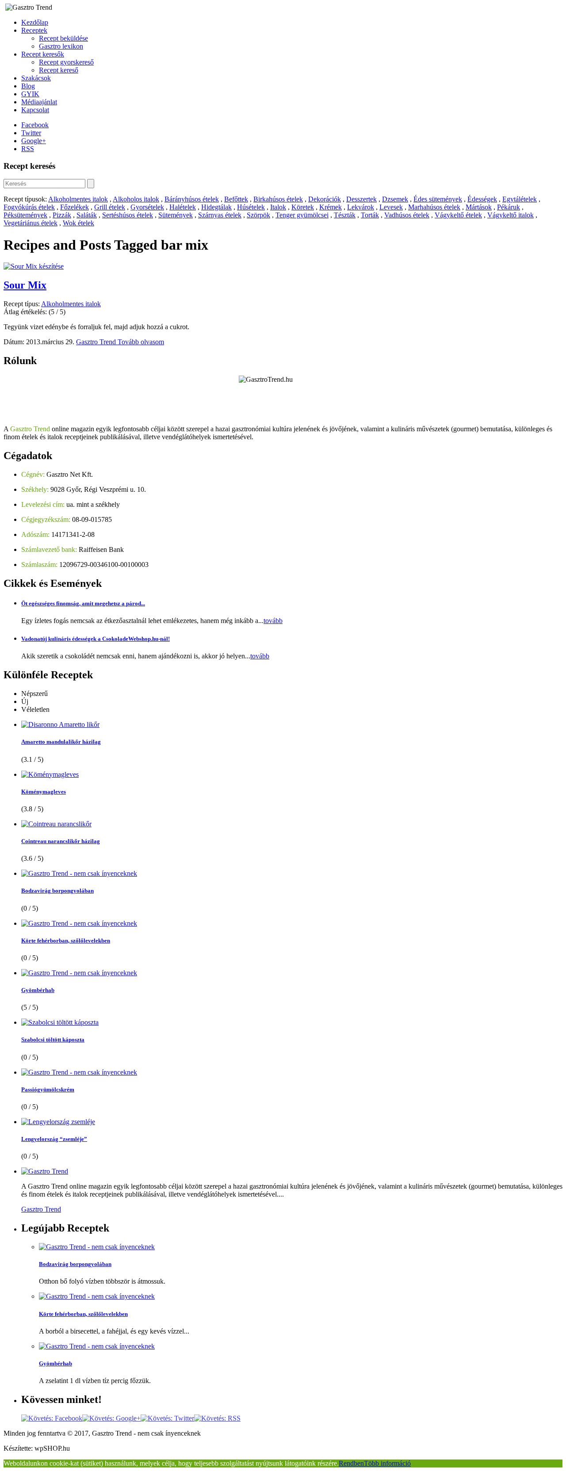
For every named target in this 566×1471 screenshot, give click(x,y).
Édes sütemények (437, 199)
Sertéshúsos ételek (127, 215)
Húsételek (251, 207)
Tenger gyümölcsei (302, 215)
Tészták (345, 215)
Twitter (31, 133)
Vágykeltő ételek (458, 215)
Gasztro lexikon (61, 46)
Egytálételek (519, 199)
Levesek (391, 207)
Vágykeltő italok (510, 215)
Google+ (33, 140)
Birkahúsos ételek (278, 199)
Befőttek (236, 199)
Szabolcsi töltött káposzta (52, 1039)
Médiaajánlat (39, 102)
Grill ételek (109, 207)
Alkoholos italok (136, 199)
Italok (278, 207)
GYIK (30, 94)
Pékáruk (508, 207)
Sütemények (175, 215)
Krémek (330, 207)
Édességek (482, 199)
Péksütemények (25, 215)
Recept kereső (58, 70)
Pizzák (62, 215)
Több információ (387, 1463)
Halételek (182, 207)
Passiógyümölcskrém (47, 1089)
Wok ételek (78, 223)
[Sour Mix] (34, 266)
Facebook (35, 125)
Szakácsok (36, 78)
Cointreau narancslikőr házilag (60, 841)
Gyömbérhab (37, 990)
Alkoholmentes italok (78, 199)
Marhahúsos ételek (434, 207)
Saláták (86, 215)
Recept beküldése (63, 38)
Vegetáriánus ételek (30, 223)
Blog (28, 86)
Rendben (351, 1463)
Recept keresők (42, 54)
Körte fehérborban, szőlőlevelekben (65, 940)
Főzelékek (74, 207)
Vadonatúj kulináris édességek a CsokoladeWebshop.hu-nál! (95, 638)
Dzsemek (395, 199)
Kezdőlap (34, 22)
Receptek (34, 30)
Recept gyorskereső (66, 62)
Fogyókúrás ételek (29, 207)
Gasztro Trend (97, 342)
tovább (273, 620)
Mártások (479, 207)
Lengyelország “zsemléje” (54, 1139)
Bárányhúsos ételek (191, 199)
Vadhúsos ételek (406, 215)
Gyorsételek (147, 207)
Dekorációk (324, 199)
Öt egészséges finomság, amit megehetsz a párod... (83, 603)
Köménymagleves (43, 791)
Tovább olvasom (141, 342)
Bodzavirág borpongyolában (57, 890)
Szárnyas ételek (219, 215)
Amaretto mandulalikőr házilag (61, 741)
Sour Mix (25, 285)
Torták (370, 215)
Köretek (302, 207)
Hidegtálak (216, 207)
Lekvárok (360, 207)
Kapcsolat (35, 110)
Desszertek (361, 199)
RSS (27, 148)
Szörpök (258, 215)
